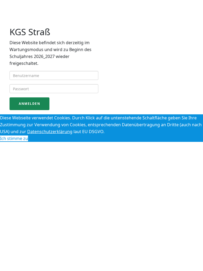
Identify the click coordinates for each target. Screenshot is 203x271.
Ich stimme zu (14, 138)
